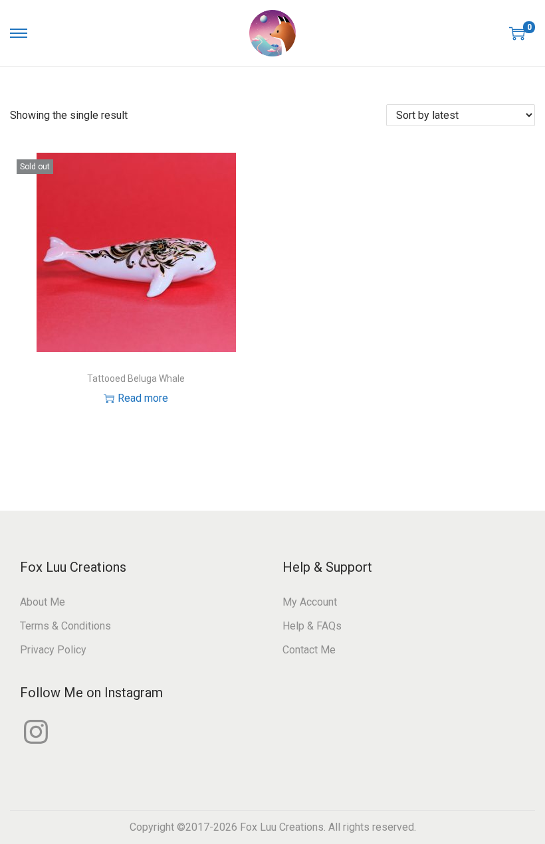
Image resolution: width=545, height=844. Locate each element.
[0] (517, 33)
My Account (309, 602)
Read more (143, 398)
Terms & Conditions (65, 626)
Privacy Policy (53, 649)
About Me (42, 602)
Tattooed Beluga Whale (136, 378)
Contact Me (309, 649)
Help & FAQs (312, 626)
